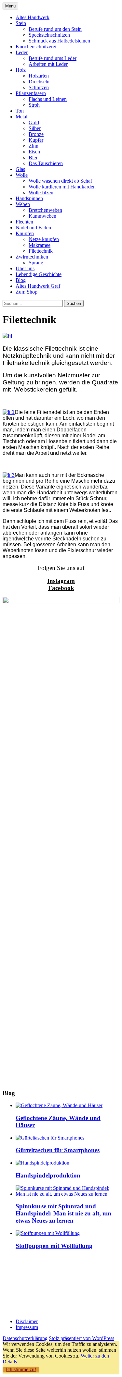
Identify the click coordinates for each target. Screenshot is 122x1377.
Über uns (25, 268)
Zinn (33, 146)
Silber (35, 128)
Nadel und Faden (33, 227)
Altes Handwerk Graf (38, 286)
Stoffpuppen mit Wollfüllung (54, 1245)
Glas (20, 169)
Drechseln (39, 81)
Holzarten (39, 76)
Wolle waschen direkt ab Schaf (60, 181)
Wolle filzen (41, 192)
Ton (20, 111)
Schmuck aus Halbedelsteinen (59, 40)
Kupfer (36, 140)
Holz (21, 70)
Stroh (34, 105)
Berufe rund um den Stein (55, 29)
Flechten (24, 221)
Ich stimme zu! (21, 1369)
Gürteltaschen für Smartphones (58, 1150)
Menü (10, 6)
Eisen (34, 151)
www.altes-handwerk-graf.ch (28, 1310)
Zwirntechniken (32, 257)
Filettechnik (41, 251)
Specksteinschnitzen (49, 35)
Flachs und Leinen (48, 99)
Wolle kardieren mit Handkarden (62, 186)
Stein (21, 23)
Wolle (22, 175)
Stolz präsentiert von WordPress (81, 1338)
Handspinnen (29, 198)
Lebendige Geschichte (38, 274)
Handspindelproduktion (48, 1175)
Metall (22, 116)
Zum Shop (26, 292)
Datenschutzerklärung (25, 1338)
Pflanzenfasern (31, 93)
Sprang (36, 262)
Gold (34, 122)
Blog (21, 280)
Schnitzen (39, 87)
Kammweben (42, 216)
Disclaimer (27, 1321)
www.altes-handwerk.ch (24, 1299)
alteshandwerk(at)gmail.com (29, 1293)
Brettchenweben (45, 210)
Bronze (36, 134)
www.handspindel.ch (21, 1304)
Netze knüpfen (44, 239)
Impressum (27, 1327)
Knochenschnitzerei (36, 46)
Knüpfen (25, 233)
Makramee (39, 245)
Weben (23, 204)
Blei (33, 157)
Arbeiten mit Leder (48, 64)
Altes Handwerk (32, 17)
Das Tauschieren (46, 163)
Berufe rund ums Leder (52, 58)
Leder (22, 52)
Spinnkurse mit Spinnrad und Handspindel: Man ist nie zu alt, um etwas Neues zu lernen (63, 1213)
